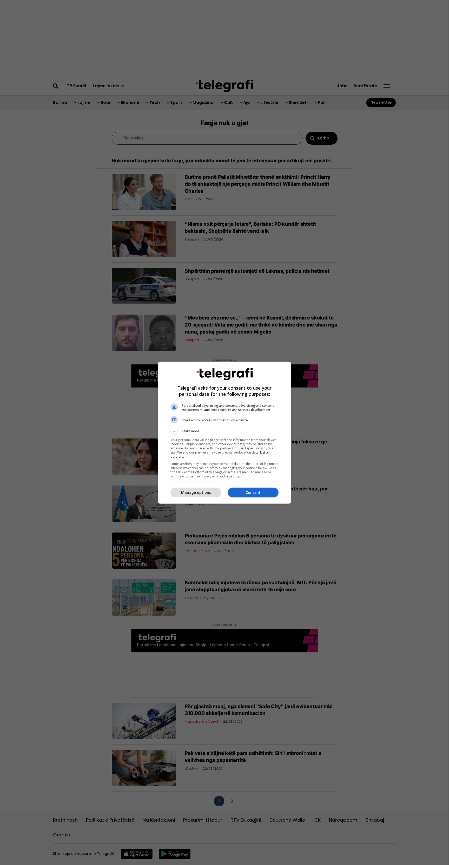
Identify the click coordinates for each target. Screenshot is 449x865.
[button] (224, 431)
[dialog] (224, 433)
